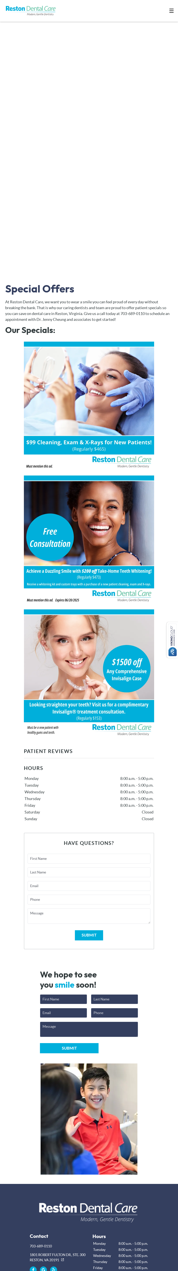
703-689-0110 (41, 1246)
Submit (89, 935)
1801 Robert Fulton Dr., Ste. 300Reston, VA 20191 (58, 1257)
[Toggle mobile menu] (171, 10)
